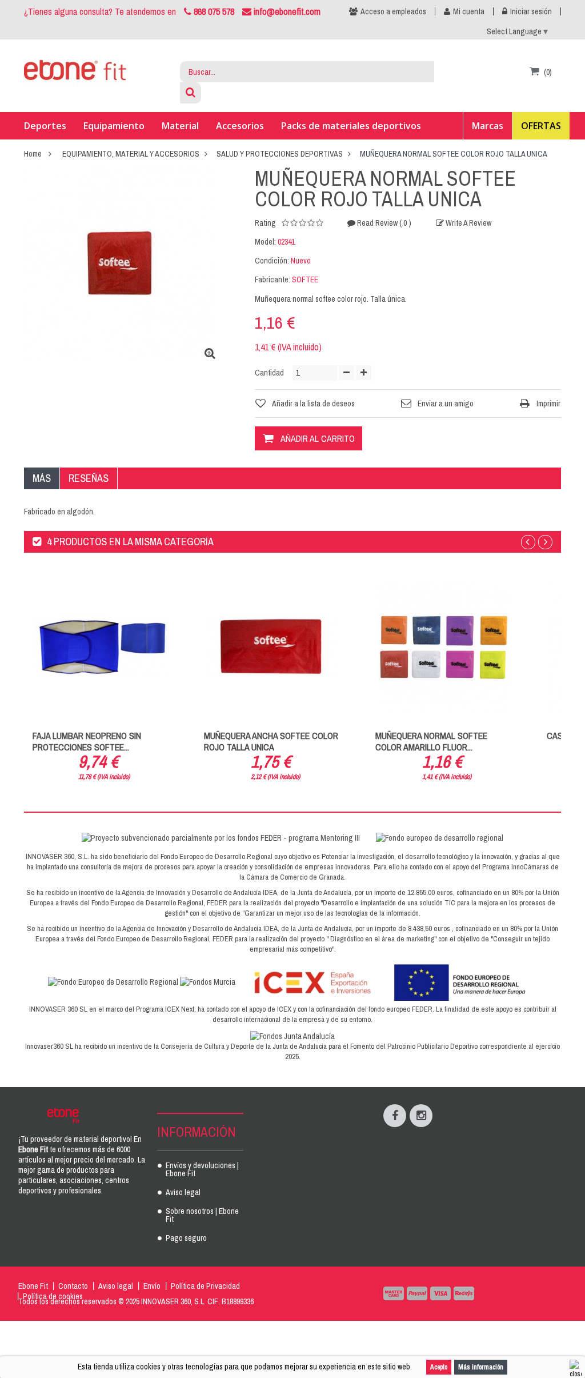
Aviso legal (183, 1192)
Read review (383, 222)
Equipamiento (114, 125)
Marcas (487, 125)
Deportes (45, 125)
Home (33, 154)
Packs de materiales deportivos (351, 125)
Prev (528, 542)
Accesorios (240, 125)
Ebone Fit (33, 1286)
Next (545, 542)
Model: (265, 242)
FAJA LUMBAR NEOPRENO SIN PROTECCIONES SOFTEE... (87, 741)
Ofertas (541, 125)
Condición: (272, 260)
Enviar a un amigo (446, 403)
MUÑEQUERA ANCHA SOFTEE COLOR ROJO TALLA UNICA (271, 741)
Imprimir (548, 403)
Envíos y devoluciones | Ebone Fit (202, 1170)
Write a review (467, 223)
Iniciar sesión (531, 11)
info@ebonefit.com (285, 11)
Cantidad (269, 373)
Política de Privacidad (205, 1286)
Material (180, 125)
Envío (152, 1286)
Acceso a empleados (393, 11)
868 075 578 (214, 11)
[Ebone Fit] (75, 72)
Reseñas (89, 478)
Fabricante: (272, 279)
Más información (480, 1367)
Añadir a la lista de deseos (313, 403)
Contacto (73, 1286)
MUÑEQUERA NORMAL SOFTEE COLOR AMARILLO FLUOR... (431, 741)
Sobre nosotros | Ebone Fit (202, 1215)
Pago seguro (186, 1238)
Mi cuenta (468, 11)
